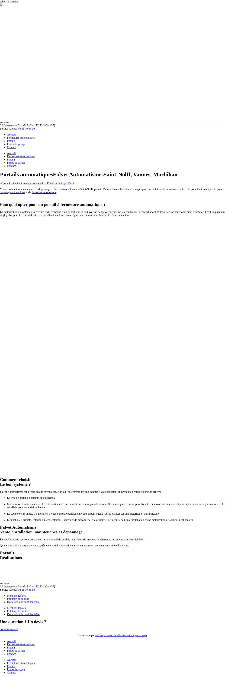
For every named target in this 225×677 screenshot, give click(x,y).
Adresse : (5, 122)
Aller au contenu (9, 1)
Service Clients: (8, 128)
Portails (11, 140)
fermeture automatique (44, 192)
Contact (11, 147)
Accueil (11, 134)
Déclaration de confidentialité (23, 601)
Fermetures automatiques (21, 137)
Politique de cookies (18, 598)
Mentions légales (16, 595)
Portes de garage (16, 144)
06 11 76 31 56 (26, 128)
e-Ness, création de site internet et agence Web (121, 635)
